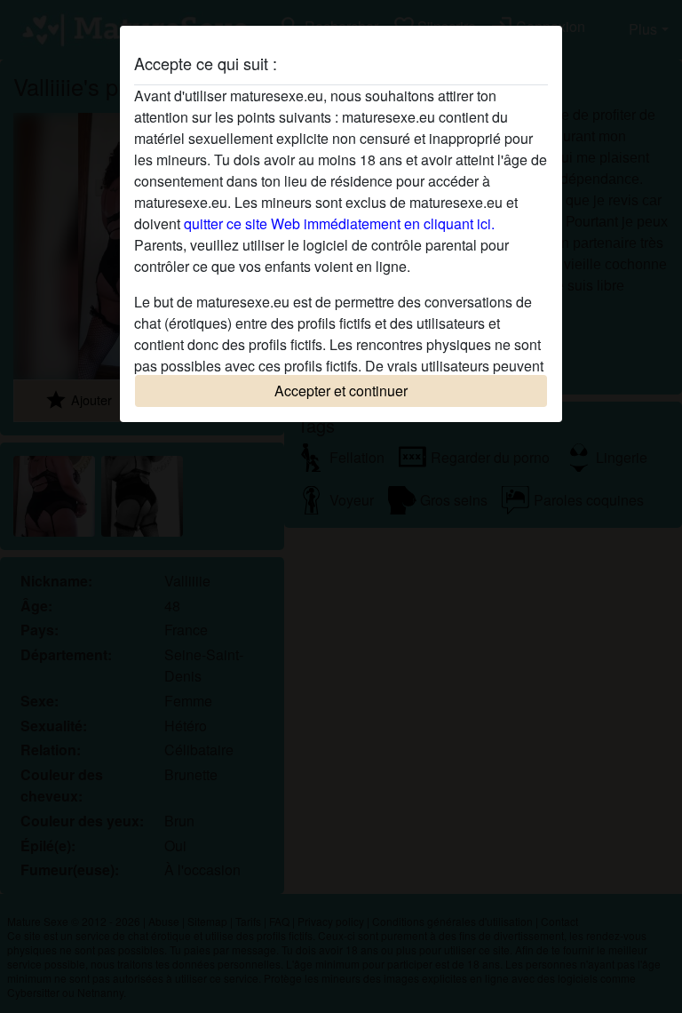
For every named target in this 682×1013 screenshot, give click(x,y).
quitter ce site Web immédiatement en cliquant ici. (339, 223)
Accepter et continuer (341, 390)
